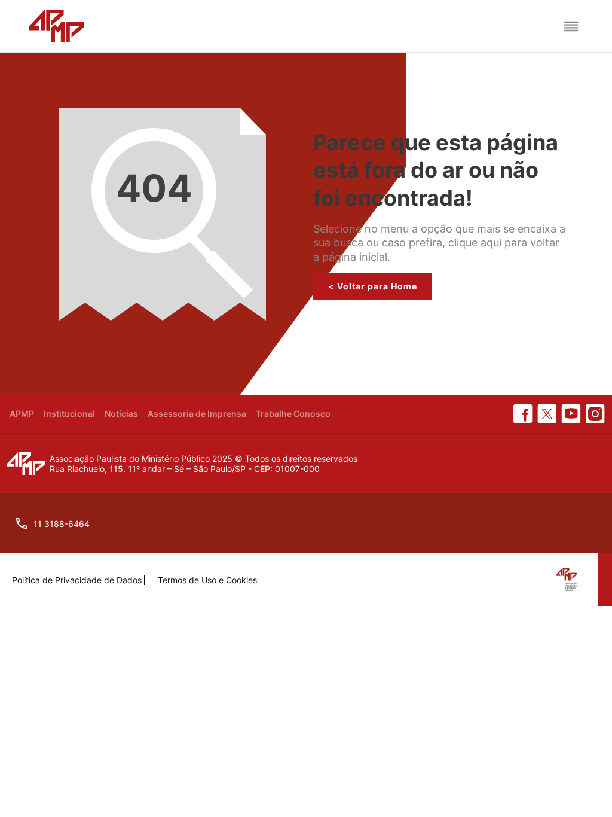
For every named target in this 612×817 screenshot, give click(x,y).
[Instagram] (595, 413)
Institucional (69, 413)
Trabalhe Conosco (293, 413)
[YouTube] (571, 413)
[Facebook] (523, 413)
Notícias (121, 413)
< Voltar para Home (372, 286)
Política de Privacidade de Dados (77, 580)
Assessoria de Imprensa (197, 413)
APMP (22, 413)
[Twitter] (546, 413)
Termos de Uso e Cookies (207, 580)
